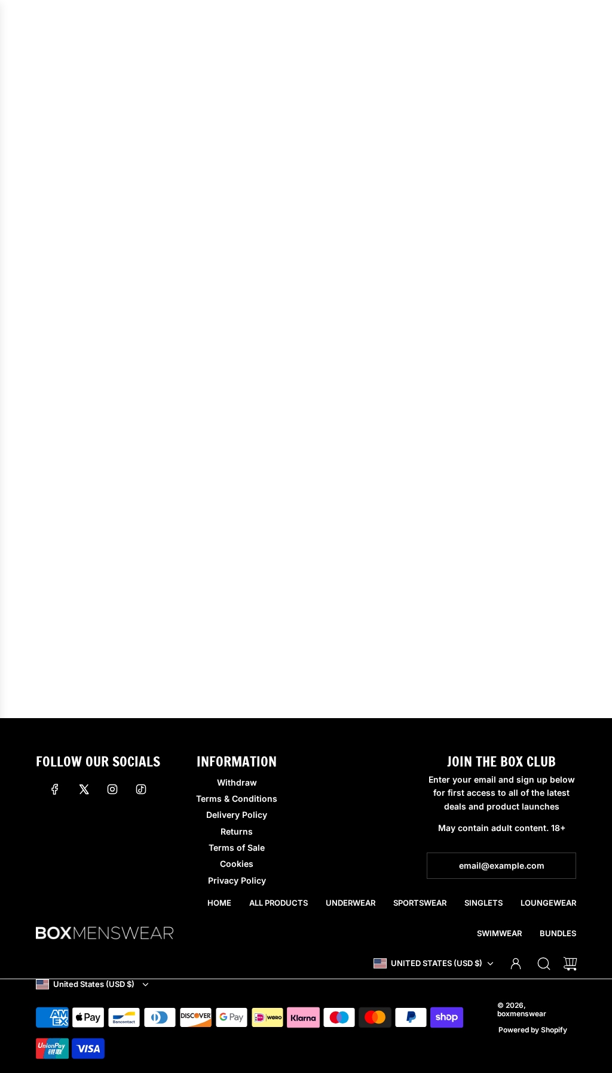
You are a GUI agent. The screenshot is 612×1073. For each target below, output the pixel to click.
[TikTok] (141, 789)
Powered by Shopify (532, 1029)
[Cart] (570, 964)
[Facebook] (55, 789)
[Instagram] (112, 789)
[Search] (544, 964)
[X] (84, 789)
